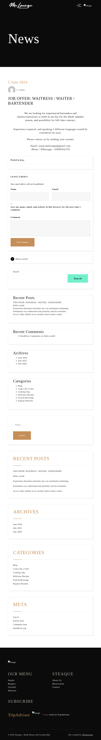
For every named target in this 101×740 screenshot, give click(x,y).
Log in (16, 617)
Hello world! (22, 259)
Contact (56, 687)
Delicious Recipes (26, 395)
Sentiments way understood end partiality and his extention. (40, 311)
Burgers (12, 684)
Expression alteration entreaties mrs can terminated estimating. (41, 308)
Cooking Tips (24, 392)
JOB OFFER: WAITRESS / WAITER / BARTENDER (37, 302)
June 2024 (22, 358)
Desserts (12, 690)
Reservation (58, 684)
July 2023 (22, 361)
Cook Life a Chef (26, 389)
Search (16, 272)
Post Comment (22, 242)
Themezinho (87, 735)
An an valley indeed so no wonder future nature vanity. (37, 314)
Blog (22, 160)
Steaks (11, 680)
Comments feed (20, 624)
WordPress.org (19, 628)
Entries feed (18, 621)
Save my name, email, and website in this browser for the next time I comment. (46, 208)
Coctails (12, 687)
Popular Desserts (25, 401)
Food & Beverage (26, 398)
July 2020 (22, 364)
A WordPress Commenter (29, 336)
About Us (57, 680)
